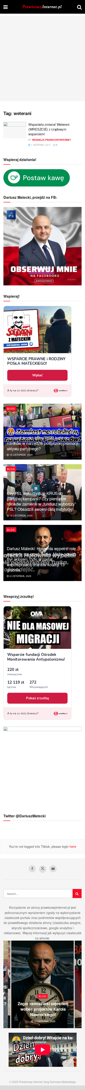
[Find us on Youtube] (53, 868)
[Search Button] (79, 7)
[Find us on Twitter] (42, 869)
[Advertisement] (42, 58)
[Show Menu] (5, 7)
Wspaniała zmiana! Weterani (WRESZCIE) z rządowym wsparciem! (48, 129)
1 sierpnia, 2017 (40, 144)
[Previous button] (6, 984)
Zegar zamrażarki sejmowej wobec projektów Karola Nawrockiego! (43, 1009)
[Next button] (78, 984)
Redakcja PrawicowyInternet (51, 139)
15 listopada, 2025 (21, 454)
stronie (44, 938)
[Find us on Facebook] (32, 868)
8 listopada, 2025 (20, 576)
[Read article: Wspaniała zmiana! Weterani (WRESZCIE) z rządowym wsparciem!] (14, 130)
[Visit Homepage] (42, 7)
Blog (11, 408)
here (72, 846)
